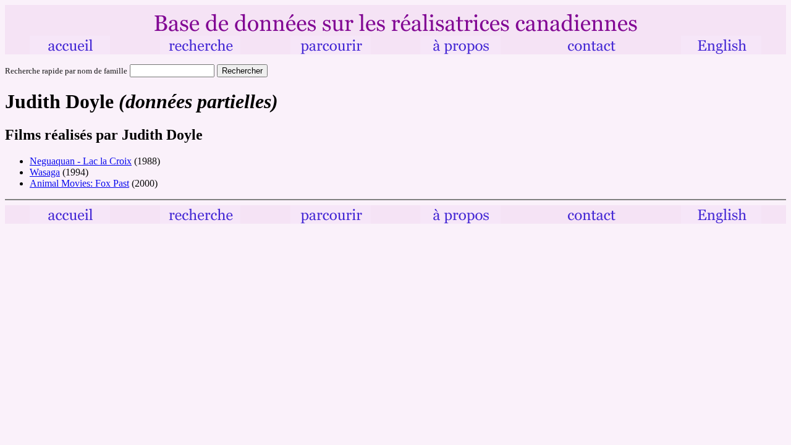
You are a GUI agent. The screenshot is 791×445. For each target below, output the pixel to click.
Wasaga (45, 172)
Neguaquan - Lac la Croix (81, 161)
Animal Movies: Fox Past (79, 183)
